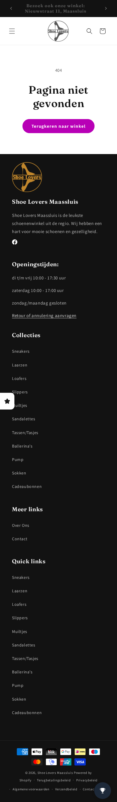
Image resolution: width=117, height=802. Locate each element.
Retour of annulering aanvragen (44, 315)
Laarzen (19, 365)
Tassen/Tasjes (25, 432)
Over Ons (20, 525)
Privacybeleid (87, 780)
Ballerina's (22, 446)
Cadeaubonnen (27, 486)
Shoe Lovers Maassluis (55, 773)
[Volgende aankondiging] (105, 8)
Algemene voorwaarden (31, 789)
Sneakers (21, 351)
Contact (19, 538)
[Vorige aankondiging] (11, 8)
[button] (12, 31)
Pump (17, 459)
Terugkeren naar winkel (59, 126)
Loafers (19, 378)
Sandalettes (23, 418)
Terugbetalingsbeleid (53, 780)
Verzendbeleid (66, 789)
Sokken (19, 473)
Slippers (20, 392)
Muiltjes (19, 405)
